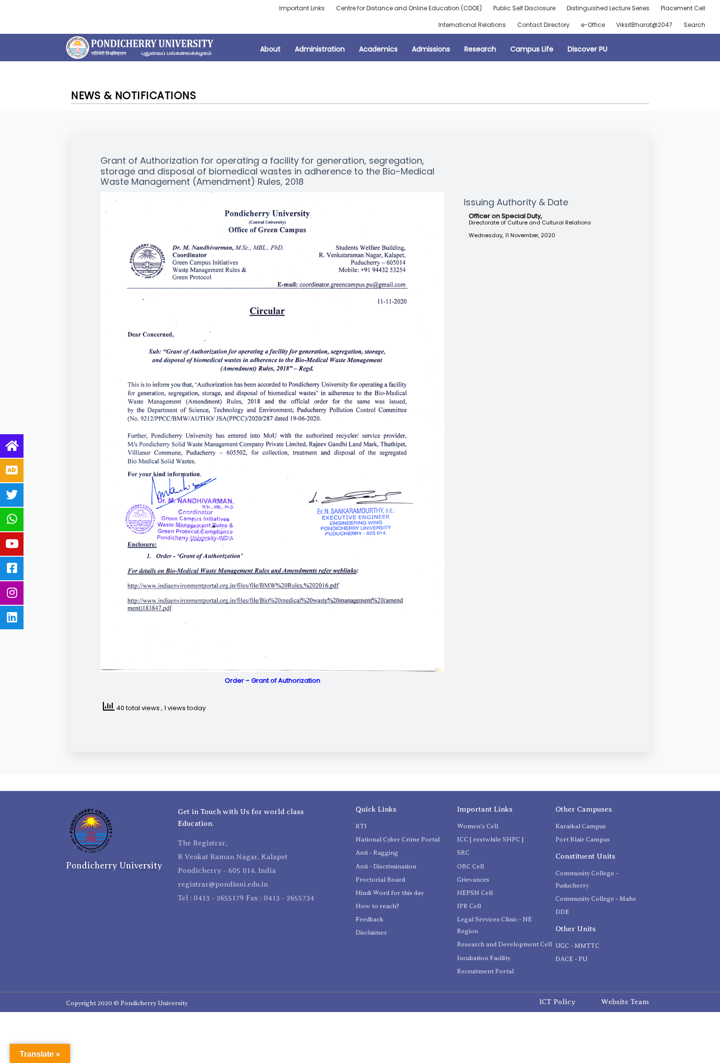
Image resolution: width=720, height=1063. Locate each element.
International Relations (472, 25)
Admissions (431, 49)
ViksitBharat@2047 (644, 25)
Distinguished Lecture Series (608, 8)
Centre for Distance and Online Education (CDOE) (409, 8)
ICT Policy (557, 1002)
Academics (378, 49)
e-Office (593, 25)
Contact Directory (543, 25)
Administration (320, 49)
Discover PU (587, 49)
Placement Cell (683, 8)
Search (694, 25)
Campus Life (531, 49)
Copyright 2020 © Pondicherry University (127, 1003)
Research (480, 49)
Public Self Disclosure (524, 8)
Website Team (625, 1002)
